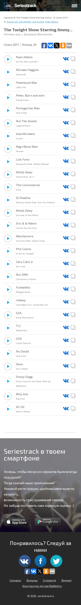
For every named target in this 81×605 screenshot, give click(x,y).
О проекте (49, 580)
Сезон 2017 (62, 17)
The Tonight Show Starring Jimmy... (34, 17)
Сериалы (8, 17)
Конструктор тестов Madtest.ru (42, 586)
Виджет (66, 580)
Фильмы (31, 580)
